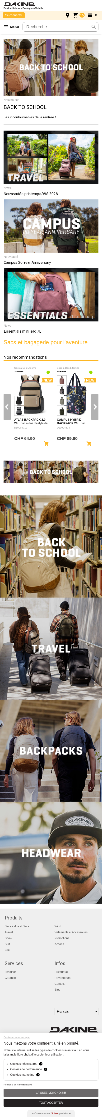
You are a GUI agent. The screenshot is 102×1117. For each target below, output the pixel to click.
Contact (60, 983)
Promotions (62, 938)
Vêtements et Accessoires (71, 932)
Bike (7, 950)
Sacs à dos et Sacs (17, 926)
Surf (7, 944)
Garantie (10, 978)
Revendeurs (62, 978)
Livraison (11, 972)
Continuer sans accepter (17, 1037)
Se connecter (13, 15)
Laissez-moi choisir (51, 1092)
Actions (59, 944)
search (94, 27)
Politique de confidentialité (18, 1084)
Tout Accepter (51, 1102)
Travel (9, 932)
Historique (61, 972)
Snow (8, 938)
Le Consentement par (51, 1113)
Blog (57, 989)
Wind (58, 926)
